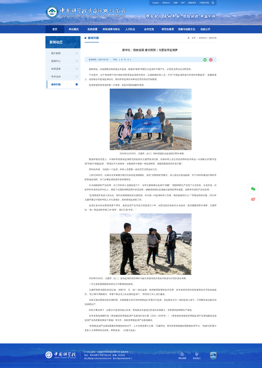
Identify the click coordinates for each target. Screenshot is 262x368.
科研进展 (56, 69)
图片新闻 (56, 53)
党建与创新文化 (186, 29)
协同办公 (166, 3)
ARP (183, 3)
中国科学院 (204, 3)
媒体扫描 (56, 84)
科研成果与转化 (111, 29)
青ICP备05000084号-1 (122, 358)
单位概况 (74, 29)
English (156, 3)
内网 (175, 3)
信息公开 (205, 29)
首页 (54, 29)
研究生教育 (168, 29)
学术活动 (56, 76)
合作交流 (149, 29)
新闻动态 (203, 38)
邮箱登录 (192, 3)
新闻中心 (56, 61)
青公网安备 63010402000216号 (97, 358)
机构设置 (92, 29)
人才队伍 (130, 29)
